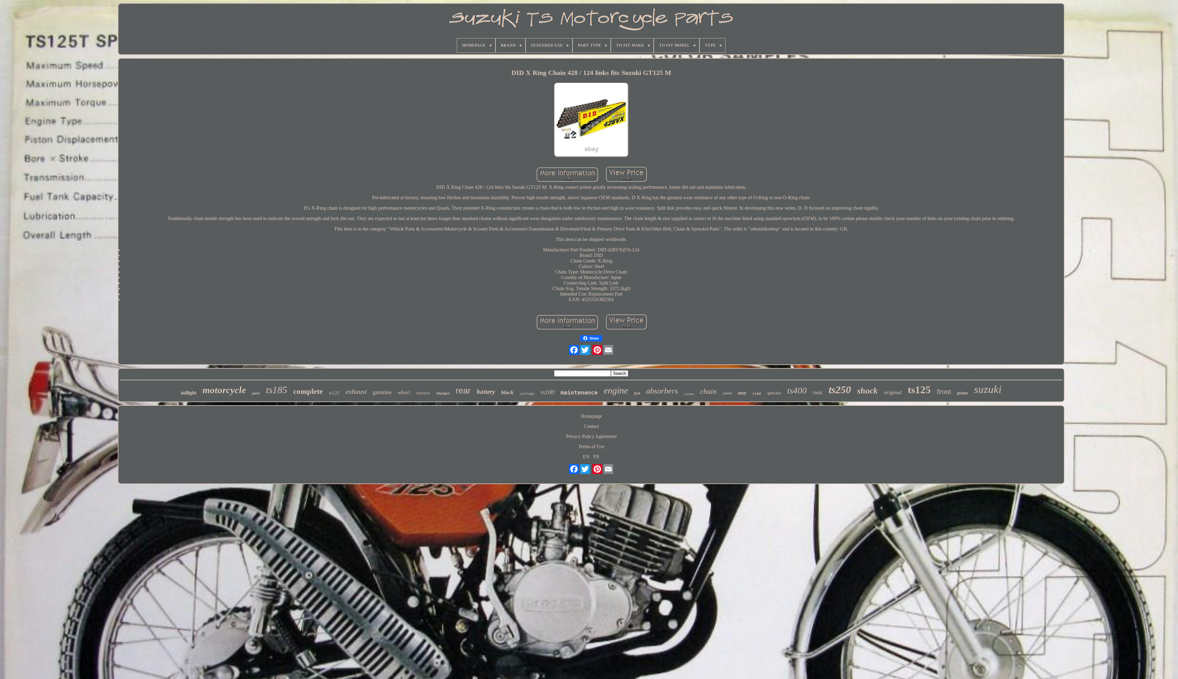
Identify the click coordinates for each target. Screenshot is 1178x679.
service (423, 392)
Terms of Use (591, 446)
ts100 (547, 392)
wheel (404, 392)
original (893, 392)
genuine (382, 392)
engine (616, 390)
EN (586, 456)
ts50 (757, 394)
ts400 (797, 390)
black (507, 392)
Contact (591, 426)
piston (962, 393)
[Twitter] (585, 350)
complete (308, 391)
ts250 (840, 389)
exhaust (356, 391)
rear (463, 390)
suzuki (988, 389)
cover (727, 393)
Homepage (591, 416)
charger (443, 393)
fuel (637, 393)
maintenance (579, 392)
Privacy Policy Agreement (591, 436)
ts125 (919, 389)
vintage (527, 394)
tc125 (334, 392)
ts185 (276, 389)
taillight (188, 392)
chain (708, 391)
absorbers (662, 390)
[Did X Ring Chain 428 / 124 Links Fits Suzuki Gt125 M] (591, 120)
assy (742, 392)
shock (867, 390)
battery (486, 391)
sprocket (774, 393)
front (944, 391)
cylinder (689, 394)
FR (596, 456)
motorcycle (224, 390)
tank (817, 392)
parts (256, 393)
